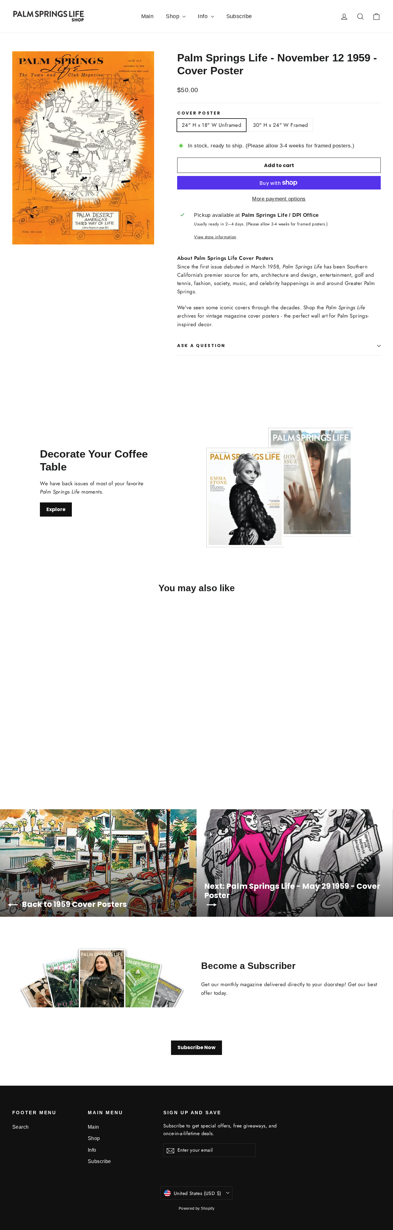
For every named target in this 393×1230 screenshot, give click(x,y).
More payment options (279, 199)
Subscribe (239, 16)
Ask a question (201, 346)
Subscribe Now (196, 1047)
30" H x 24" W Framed (280, 125)
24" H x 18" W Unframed (211, 125)
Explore (55, 509)
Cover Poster (199, 113)
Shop (173, 16)
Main (147, 16)
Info (203, 16)
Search (20, 1127)
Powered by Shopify (197, 1208)
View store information (215, 237)
